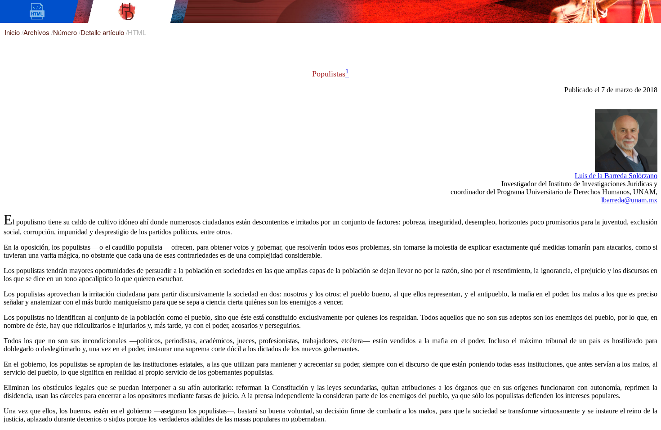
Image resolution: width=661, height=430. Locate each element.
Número (66, 32)
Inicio (13, 32)
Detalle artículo (103, 32)
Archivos (37, 32)
